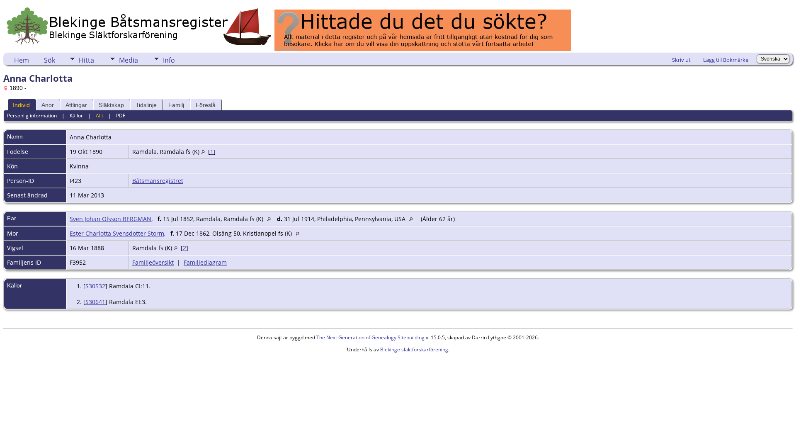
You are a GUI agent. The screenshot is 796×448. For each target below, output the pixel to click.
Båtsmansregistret (157, 181)
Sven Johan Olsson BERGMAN (110, 219)
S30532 (95, 286)
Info (169, 60)
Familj (176, 105)
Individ (21, 105)
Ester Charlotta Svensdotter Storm (117, 233)
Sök (49, 60)
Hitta (86, 60)
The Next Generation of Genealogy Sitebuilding (370, 337)
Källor (76, 115)
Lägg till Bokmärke (725, 59)
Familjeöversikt (153, 262)
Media (128, 60)
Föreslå (206, 105)
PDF (120, 115)
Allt (99, 115)
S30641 (95, 302)
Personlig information (32, 115)
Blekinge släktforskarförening (414, 349)
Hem (21, 60)
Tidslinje (146, 105)
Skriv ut (681, 59)
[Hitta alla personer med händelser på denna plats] (203, 152)
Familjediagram (205, 262)
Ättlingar (76, 105)
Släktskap (111, 105)
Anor (47, 105)
